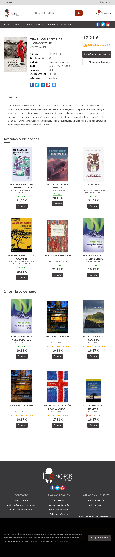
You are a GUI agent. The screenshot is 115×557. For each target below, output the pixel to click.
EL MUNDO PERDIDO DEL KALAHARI (21, 257)
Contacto (8, 2)
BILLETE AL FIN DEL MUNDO (57, 186)
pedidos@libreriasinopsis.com (21, 505)
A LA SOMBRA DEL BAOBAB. (93, 407)
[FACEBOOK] (98, 24)
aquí (34, 541)
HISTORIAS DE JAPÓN (57, 336)
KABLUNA (93, 184)
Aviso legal (58, 500)
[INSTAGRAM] (108, 24)
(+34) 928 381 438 (21, 500)
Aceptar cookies (99, 537)
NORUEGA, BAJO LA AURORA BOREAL (93, 257)
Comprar (22, 206)
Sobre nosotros (96, 505)
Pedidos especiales (96, 500)
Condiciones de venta (59, 505)
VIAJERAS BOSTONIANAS (58, 255)
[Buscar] (79, 13)
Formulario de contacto (21, 509)
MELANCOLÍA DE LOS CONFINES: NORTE (21, 186)
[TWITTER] (103, 24)
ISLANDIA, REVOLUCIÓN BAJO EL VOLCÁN (57, 407)
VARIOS (53, 77)
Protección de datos (58, 509)
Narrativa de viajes (58, 62)
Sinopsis (12, 97)
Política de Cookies (59, 514)
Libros (17, 24)
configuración (60, 541)
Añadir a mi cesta (98, 54)
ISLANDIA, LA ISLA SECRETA (93, 338)
